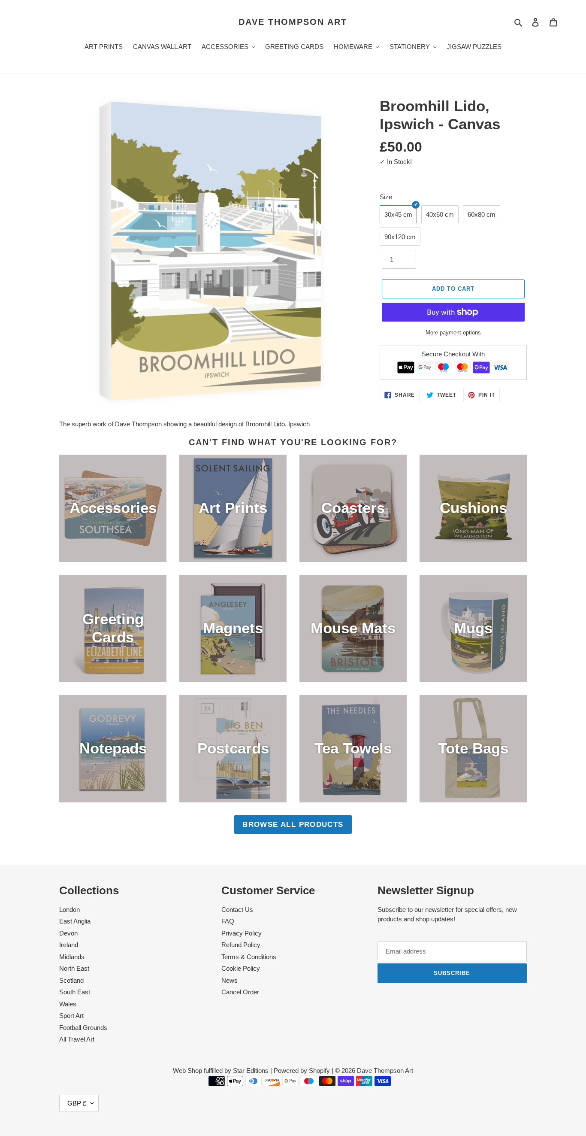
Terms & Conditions (248, 956)
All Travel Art (76, 1039)
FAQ (227, 921)
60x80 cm (481, 214)
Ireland (68, 944)
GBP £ (76, 1103)
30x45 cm (398, 214)
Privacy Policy (241, 933)
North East (74, 968)
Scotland (71, 980)
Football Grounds (83, 1027)
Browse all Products (292, 824)
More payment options (453, 332)
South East (74, 992)
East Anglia (75, 921)
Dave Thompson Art (293, 22)
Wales (67, 1004)
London (69, 909)
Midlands (72, 956)
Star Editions (251, 1070)
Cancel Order (240, 992)
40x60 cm (440, 214)
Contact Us (237, 909)
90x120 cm (400, 236)
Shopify (319, 1070)
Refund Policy (240, 944)
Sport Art (71, 1015)
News (229, 980)
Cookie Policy (240, 968)
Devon (68, 933)
